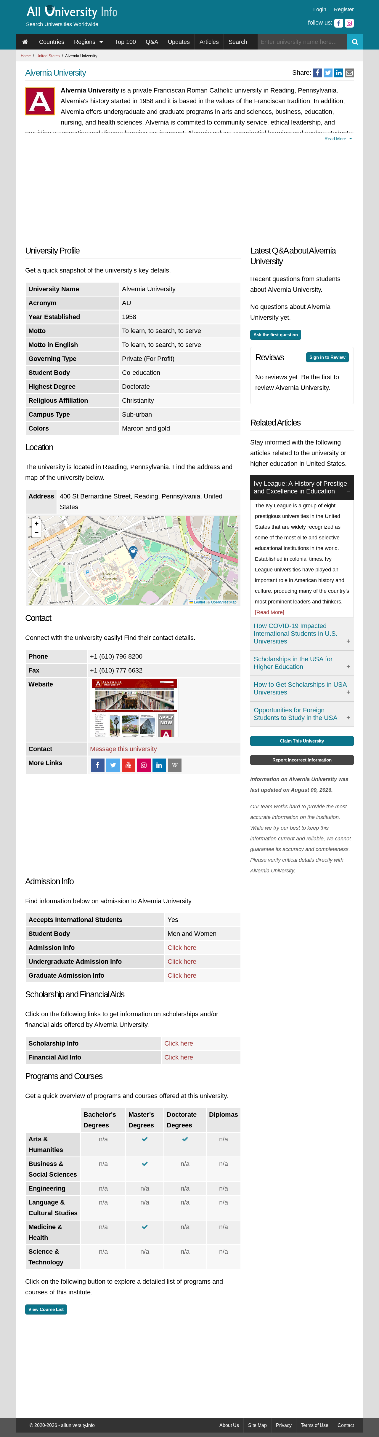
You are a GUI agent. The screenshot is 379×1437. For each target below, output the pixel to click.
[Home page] (25, 42)
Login (319, 9)
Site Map (257, 1425)
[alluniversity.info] (71, 17)
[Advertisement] (133, 191)
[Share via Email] (349, 72)
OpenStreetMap (224, 601)
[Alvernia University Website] (134, 735)
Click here (182, 947)
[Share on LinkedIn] (338, 72)
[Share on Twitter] (328, 72)
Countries (51, 42)
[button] (133, 552)
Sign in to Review (327, 357)
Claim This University (302, 740)
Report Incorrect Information (302, 759)
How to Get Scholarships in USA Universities (300, 688)
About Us (229, 1425)
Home (26, 56)
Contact (346, 1425)
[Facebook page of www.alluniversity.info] (338, 23)
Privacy (284, 1425)
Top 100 (125, 42)
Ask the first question (275, 334)
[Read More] (269, 612)
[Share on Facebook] (317, 72)
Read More (336, 138)
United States (48, 56)
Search (238, 42)
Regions (85, 42)
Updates (179, 42)
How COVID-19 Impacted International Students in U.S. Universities (296, 633)
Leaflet (199, 601)
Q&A (152, 42)
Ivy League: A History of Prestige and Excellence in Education (300, 487)
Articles (209, 42)
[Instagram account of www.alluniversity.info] (349, 23)
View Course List (46, 1309)
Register (344, 9)
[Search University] (355, 42)
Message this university (123, 749)
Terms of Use (314, 1425)
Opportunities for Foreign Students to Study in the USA (296, 713)
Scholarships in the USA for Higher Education (293, 662)
